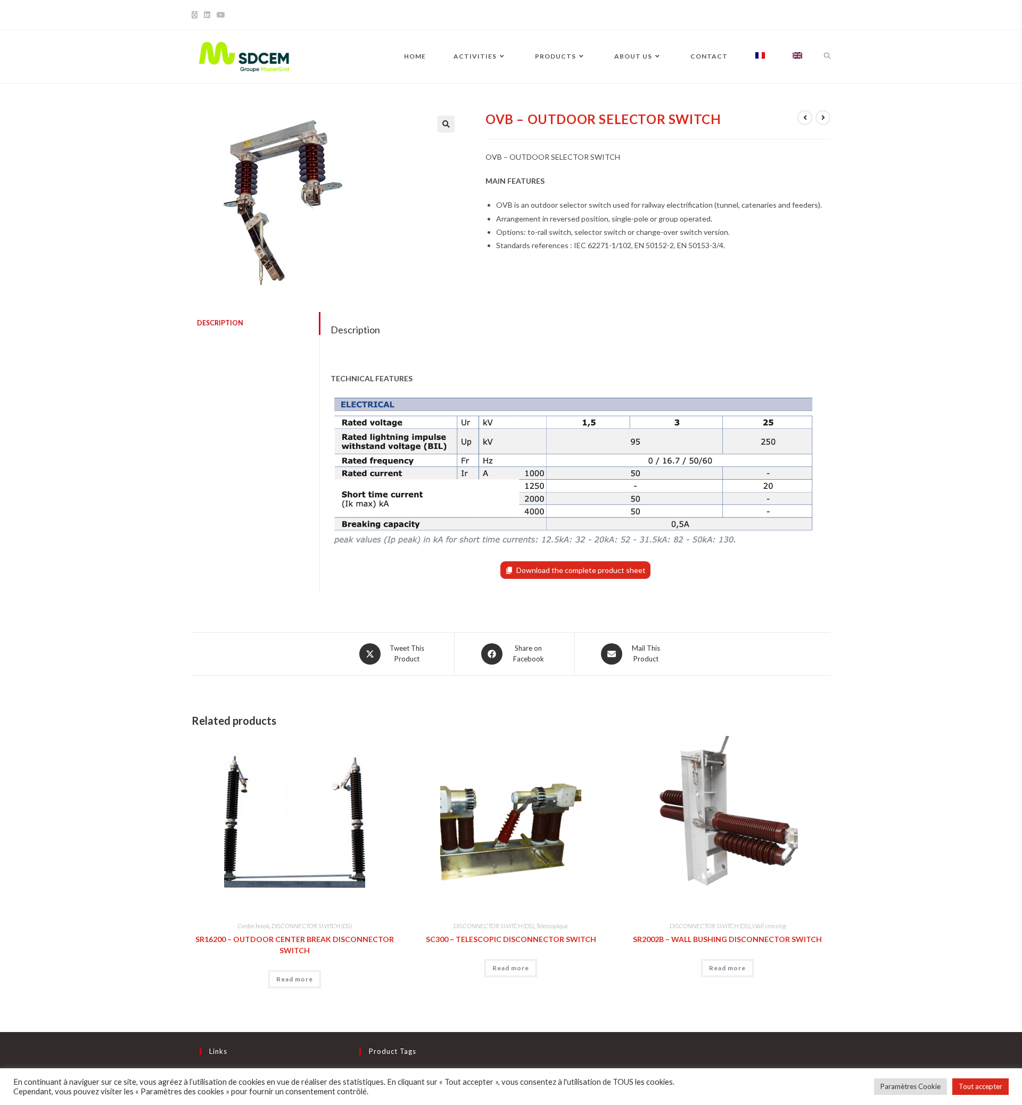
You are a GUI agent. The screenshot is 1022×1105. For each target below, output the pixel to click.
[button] (446, 124)
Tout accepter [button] (980, 1086)
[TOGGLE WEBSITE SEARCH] (827, 56)
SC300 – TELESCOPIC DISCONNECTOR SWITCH (511, 939)
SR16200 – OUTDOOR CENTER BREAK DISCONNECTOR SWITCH (294, 945)
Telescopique (552, 926)
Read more (294, 979)
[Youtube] (220, 15)
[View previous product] (804, 117)
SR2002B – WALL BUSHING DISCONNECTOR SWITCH (727, 939)
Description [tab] (220, 323)
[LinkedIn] (207, 15)
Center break (253, 926)
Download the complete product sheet (581, 570)
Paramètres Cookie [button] (910, 1086)
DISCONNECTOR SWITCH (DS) (311, 926)
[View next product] (822, 117)
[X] (196, 15)
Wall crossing (769, 926)
